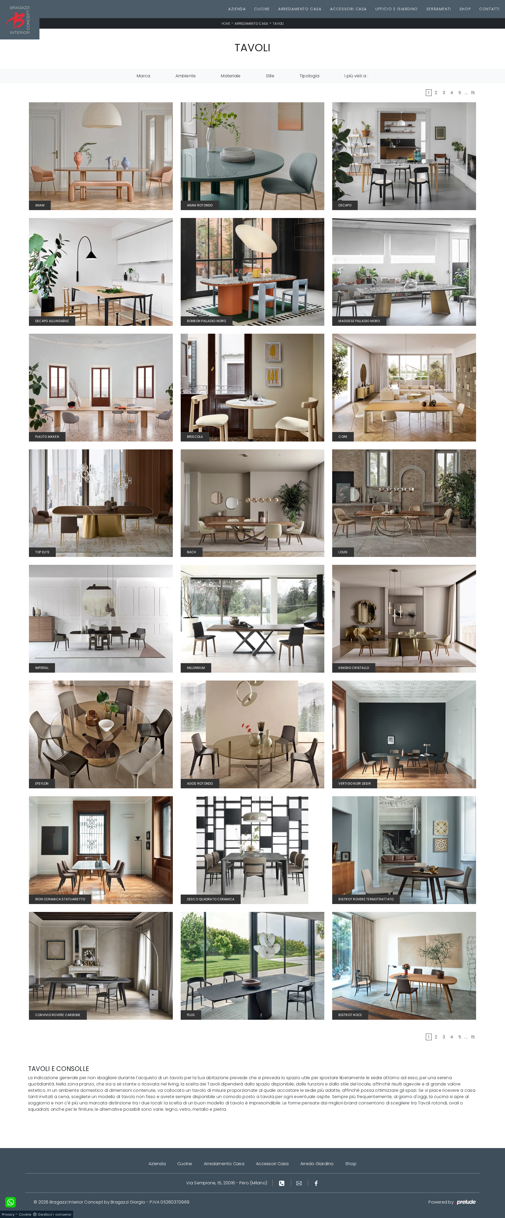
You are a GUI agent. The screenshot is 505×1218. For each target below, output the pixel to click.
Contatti (489, 9)
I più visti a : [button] (356, 76)
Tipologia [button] (309, 76)
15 (473, 93)
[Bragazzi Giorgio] (19, 19)
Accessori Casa (348, 9)
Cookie (25, 1214)
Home (225, 23)
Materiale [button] (230, 76)
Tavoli (278, 23)
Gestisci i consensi (54, 1214)
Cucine (262, 9)
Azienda (237, 9)
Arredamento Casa (300, 9)
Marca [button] (143, 76)
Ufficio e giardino (396, 9)
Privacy (8, 1214)
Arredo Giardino (317, 1164)
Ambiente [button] (185, 76)
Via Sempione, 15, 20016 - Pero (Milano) (226, 1183)
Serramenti (438, 9)
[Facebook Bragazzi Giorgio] (316, 1183)
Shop (465, 9)
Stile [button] (270, 76)
